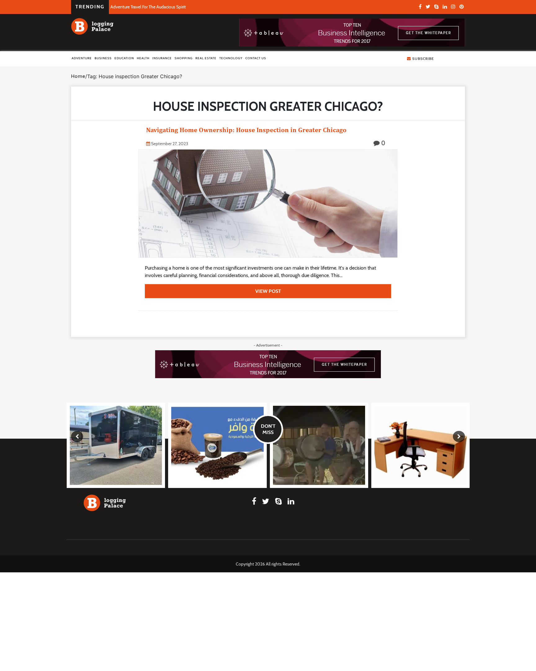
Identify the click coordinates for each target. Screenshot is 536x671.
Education (124, 58)
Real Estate (206, 58)
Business (103, 58)
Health (143, 58)
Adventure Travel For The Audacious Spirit (148, 7)
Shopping (184, 58)
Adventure (82, 58)
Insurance (162, 58)
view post (268, 291)
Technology (231, 58)
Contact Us (255, 58)
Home (78, 76)
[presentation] (77, 436)
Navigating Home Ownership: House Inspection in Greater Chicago (246, 130)
